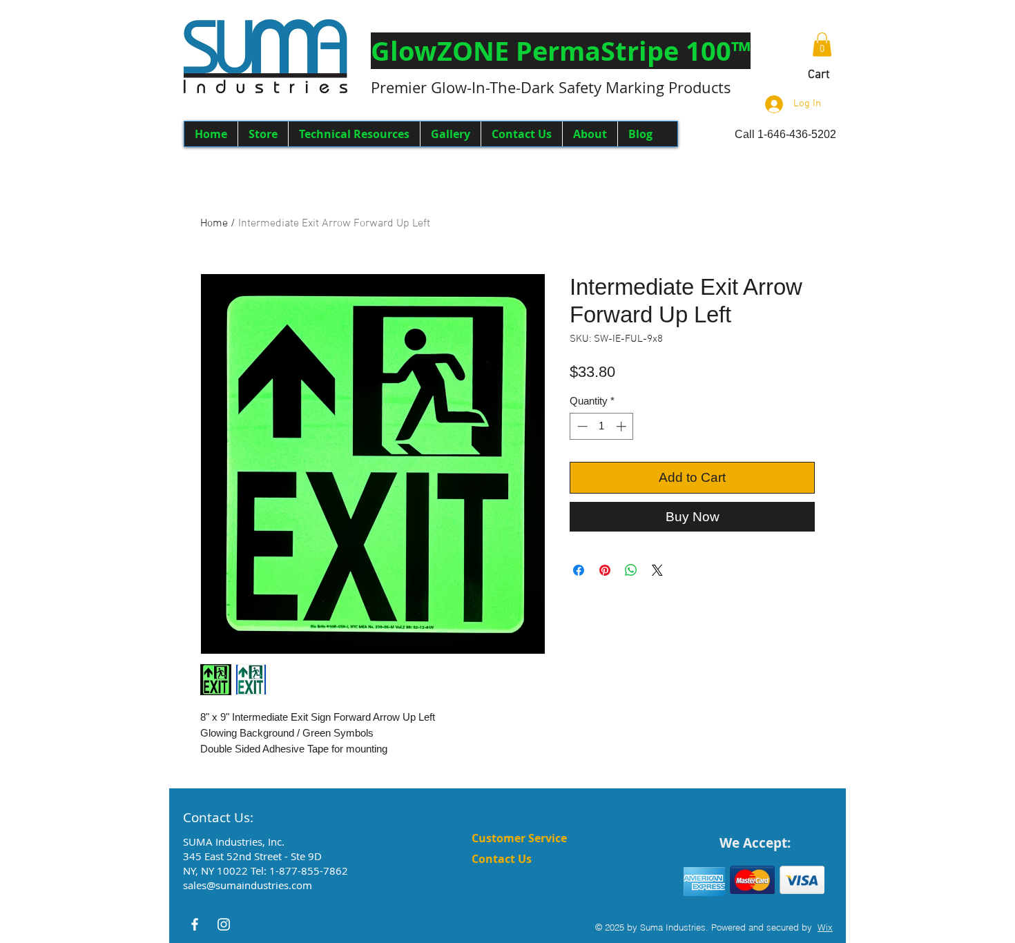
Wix (825, 927)
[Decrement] (581, 426)
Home (214, 224)
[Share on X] (657, 570)
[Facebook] (194, 924)
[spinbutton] (601, 426)
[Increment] (622, 426)
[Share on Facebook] (578, 570)
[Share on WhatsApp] (631, 570)
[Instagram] (223, 924)
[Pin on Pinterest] (605, 570)
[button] (561, 50)
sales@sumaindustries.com (247, 885)
